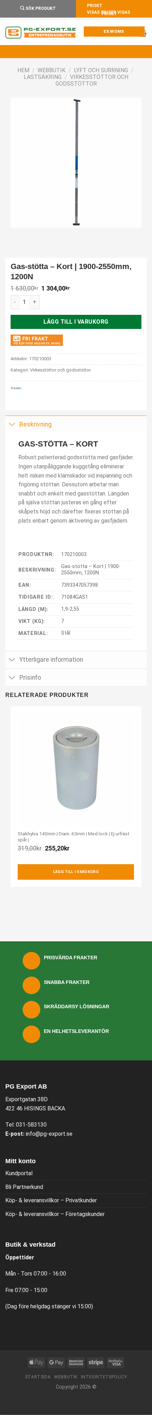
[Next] (37, 235)
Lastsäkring (43, 77)
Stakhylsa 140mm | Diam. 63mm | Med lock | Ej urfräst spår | (73, 837)
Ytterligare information (51, 659)
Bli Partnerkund (24, 1187)
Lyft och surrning (101, 70)
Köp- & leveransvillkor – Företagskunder (55, 1214)
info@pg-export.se (49, 1133)
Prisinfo (30, 677)
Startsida (38, 1377)
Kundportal (19, 1173)
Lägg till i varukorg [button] (76, 871)
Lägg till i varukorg (76, 321)
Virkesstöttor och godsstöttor (91, 80)
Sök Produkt (40, 8)
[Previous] (17, 235)
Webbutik (51, 70)
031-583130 (31, 1124)
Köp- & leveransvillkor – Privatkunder (51, 1200)
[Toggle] (12, 425)
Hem (23, 70)
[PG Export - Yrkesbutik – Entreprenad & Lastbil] (40, 33)
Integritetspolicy (104, 1377)
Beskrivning (35, 424)
